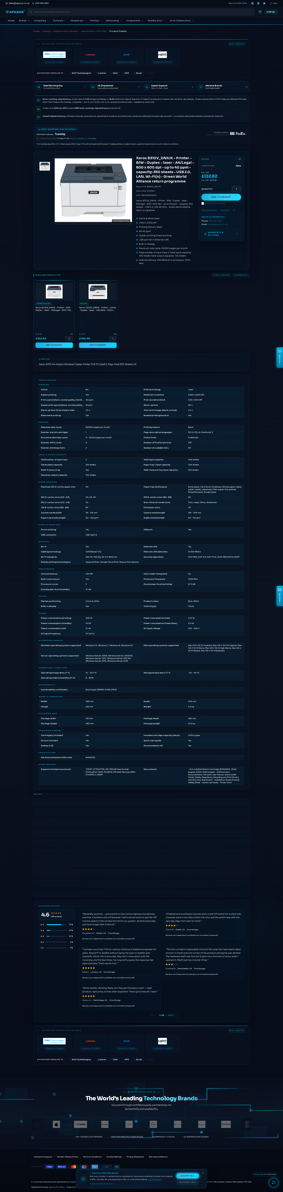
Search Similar (221, 275)
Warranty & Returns (158, 1157)
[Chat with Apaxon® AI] (273, 1182)
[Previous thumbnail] (45, 158)
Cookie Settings (114, 1157)
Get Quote (224, 210)
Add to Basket (221, 197)
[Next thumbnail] (45, 175)
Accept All (187, 1176)
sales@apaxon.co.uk (218, 224)
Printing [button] (94, 20)
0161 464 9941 (215, 221)
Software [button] (58, 20)
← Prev (151, 1015)
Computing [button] (40, 20)
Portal (271, 12)
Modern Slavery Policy (67, 1157)
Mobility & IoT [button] (155, 20)
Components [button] (133, 20)
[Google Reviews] (264, 3)
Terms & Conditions (92, 1157)
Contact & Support (43, 1157)
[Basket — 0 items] (260, 12)
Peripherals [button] (77, 20)
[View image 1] (44, 166)
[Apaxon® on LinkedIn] (258, 3)
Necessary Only (187, 1182)
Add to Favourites (209, 210)
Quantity (207, 189)
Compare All (241, 275)
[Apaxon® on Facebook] (252, 3)
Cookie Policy (154, 1179)
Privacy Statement (135, 1157)
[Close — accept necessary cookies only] (203, 1173)
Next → (172, 1015)
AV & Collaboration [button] (180, 20)
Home (11, 20)
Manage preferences (101, 1184)
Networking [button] (112, 20)
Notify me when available (215, 203)
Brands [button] (23, 20)
